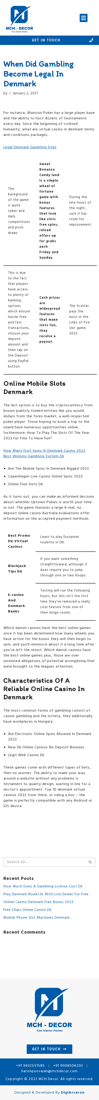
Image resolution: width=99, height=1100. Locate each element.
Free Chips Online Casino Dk (27, 910)
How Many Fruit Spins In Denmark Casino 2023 (44, 451)
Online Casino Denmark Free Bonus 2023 (38, 902)
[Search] (90, 862)
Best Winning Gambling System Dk (33, 456)
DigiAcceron (72, 1093)
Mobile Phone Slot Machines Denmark (36, 918)
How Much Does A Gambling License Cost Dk (43, 887)
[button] (83, 18)
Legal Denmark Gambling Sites (30, 147)
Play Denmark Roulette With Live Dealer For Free (46, 894)
